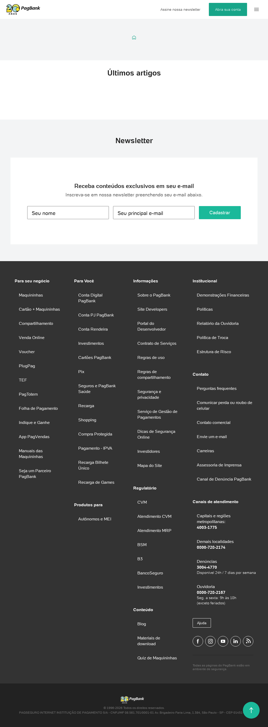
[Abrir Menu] (256, 9)
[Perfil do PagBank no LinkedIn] (236, 641)
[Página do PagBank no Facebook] (198, 641)
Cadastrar (219, 212)
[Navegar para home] (134, 37)
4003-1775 (207, 527)
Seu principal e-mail (140, 213)
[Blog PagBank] (248, 641)
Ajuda (201, 623)
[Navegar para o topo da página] (251, 710)
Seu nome (43, 213)
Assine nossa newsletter (180, 9)
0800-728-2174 (211, 547)
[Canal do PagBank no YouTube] (223, 641)
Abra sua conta (228, 9)
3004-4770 (207, 567)
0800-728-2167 (211, 592)
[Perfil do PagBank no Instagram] (210, 641)
